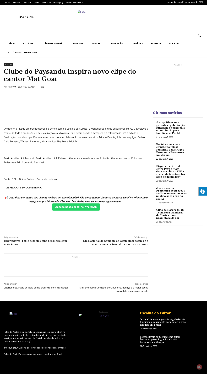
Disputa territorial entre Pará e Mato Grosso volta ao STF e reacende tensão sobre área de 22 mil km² (171, 171)
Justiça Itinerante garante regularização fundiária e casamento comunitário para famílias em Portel (170, 128)
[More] (144, 87)
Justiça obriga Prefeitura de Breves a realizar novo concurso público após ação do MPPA (171, 193)
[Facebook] (147, 19)
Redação (12, 86)
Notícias (8, 64)
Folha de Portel (28, 347)
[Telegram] (170, 19)
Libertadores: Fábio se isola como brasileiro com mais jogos (35, 242)
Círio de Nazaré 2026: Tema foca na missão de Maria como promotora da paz (170, 214)
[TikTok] (177, 19)
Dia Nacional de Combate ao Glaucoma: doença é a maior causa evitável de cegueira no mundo (115, 242)
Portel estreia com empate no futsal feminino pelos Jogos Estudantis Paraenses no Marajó (170, 150)
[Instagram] (155, 19)
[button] (199, 35)
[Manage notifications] (199, 366)
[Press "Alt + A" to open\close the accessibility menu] (202, 191)
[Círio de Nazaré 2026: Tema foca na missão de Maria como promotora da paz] (194, 213)
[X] (184, 19)
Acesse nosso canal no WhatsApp (76, 206)
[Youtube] (199, 19)
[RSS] (162, 19)
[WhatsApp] (192, 19)
